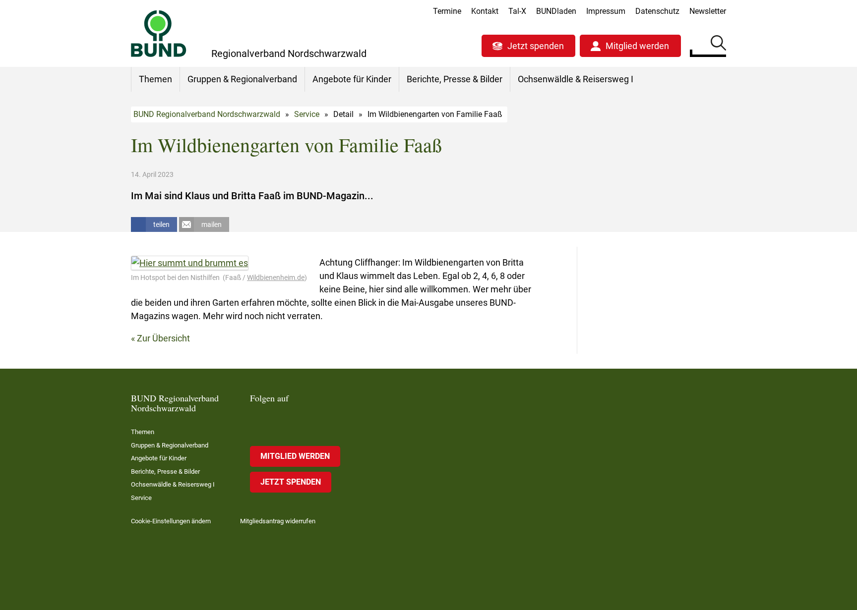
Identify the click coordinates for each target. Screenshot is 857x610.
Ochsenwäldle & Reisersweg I (575, 79)
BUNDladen (556, 11)
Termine (447, 11)
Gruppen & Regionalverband (242, 79)
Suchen (718, 44)
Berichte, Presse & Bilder (454, 79)
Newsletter (707, 11)
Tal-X (517, 11)
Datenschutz (657, 11)
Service (306, 114)
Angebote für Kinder (351, 79)
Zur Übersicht (163, 338)
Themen (155, 79)
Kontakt (484, 11)
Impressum (605, 11)
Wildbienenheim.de (276, 277)
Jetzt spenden (535, 46)
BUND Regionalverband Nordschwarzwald (206, 114)
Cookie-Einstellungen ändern (171, 521)
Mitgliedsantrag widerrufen (277, 521)
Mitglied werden (637, 46)
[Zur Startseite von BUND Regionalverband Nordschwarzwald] (158, 33)
